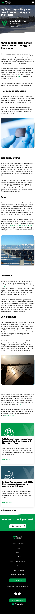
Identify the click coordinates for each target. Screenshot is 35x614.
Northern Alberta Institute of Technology (20, 225)
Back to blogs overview (8, 510)
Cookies (18, 557)
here (20, 404)
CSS (18, 566)
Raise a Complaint (18, 570)
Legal (18, 548)
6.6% (19, 76)
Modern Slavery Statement (18, 561)
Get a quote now (17, 526)
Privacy (18, 552)
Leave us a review (17, 600)
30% (5, 287)
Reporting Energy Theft (18, 575)
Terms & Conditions (18, 543)
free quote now (9, 415)
